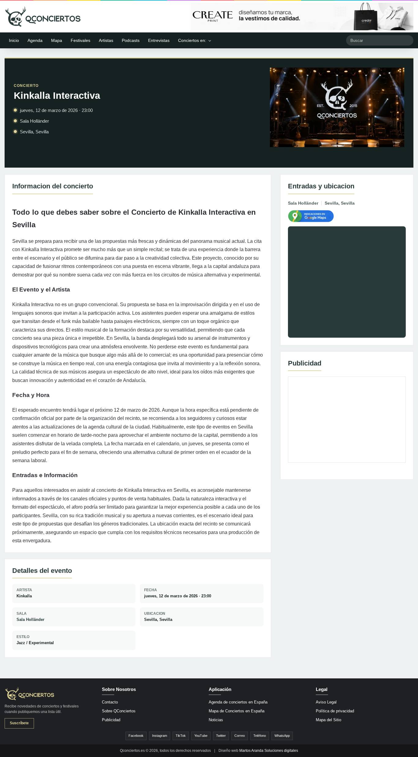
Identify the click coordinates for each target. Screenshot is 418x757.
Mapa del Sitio (328, 720)
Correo (239, 735)
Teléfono (259, 735)
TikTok (181, 735)
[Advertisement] (346, 419)
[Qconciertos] (43, 17)
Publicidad (111, 720)
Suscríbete (19, 723)
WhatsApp (282, 735)
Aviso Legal (326, 702)
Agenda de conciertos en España (238, 702)
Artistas (106, 40)
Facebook (136, 735)
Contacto (110, 702)
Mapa (56, 40)
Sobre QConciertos (119, 711)
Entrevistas (159, 40)
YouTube (200, 735)
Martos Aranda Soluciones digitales (268, 750)
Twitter (221, 735)
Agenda (35, 40)
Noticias (216, 720)
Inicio (14, 40)
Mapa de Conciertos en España (236, 711)
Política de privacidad (335, 711)
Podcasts (131, 40)
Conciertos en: (192, 40)
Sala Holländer (30, 619)
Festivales (80, 40)
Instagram (159, 735)
